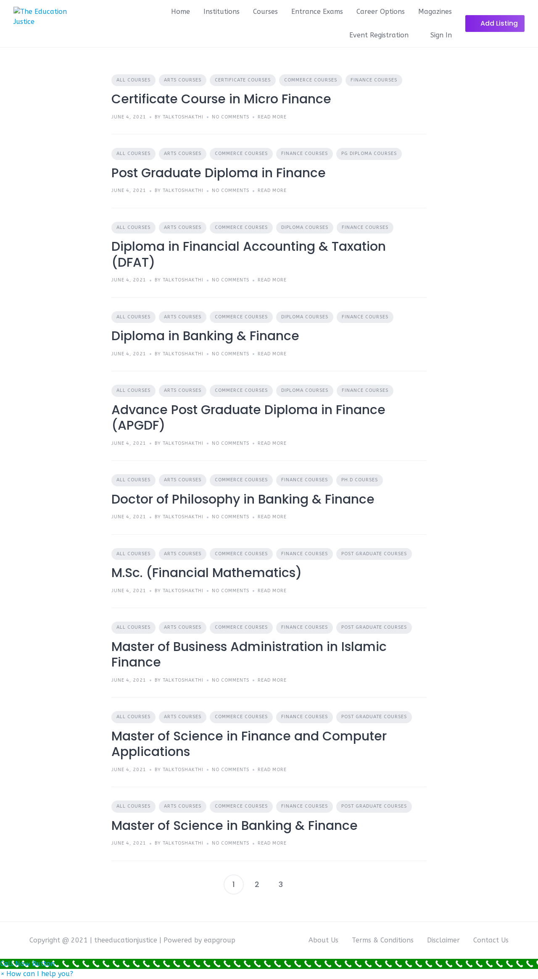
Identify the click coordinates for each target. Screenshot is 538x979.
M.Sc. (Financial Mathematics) (206, 573)
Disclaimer (443, 940)
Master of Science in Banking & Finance (234, 825)
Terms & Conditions (383, 940)
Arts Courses (182, 80)
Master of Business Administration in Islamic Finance (249, 655)
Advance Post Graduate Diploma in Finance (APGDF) (248, 418)
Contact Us (491, 940)
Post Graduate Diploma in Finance (218, 173)
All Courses (133, 80)
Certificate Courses (243, 80)
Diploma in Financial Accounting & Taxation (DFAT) (248, 254)
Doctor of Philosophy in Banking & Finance (242, 499)
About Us (323, 940)
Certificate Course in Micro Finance (221, 99)
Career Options (380, 12)
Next (304, 884)
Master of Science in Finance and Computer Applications (249, 744)
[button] (36, 974)
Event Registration (379, 35)
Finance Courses (374, 80)
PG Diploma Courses (369, 153)
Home (180, 12)
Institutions (221, 12)
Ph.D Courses (359, 480)
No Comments (230, 117)
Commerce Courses (310, 80)
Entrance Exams (317, 12)
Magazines (435, 12)
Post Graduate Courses (374, 553)
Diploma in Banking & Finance (205, 336)
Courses (265, 12)
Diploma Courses (304, 227)
